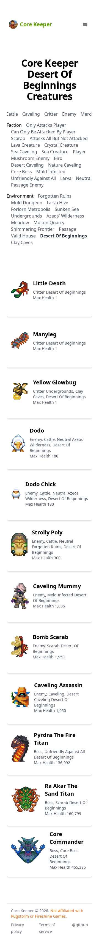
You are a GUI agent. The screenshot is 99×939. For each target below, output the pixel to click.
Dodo (37, 430)
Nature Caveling (64, 165)
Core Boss (21, 172)
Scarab (18, 138)
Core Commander (67, 837)
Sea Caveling (24, 152)
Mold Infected (50, 172)
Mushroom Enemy (30, 158)
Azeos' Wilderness (65, 216)
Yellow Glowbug (54, 382)
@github (80, 924)
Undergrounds (26, 216)
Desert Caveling (27, 165)
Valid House (23, 236)
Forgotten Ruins (55, 196)
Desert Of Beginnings (63, 236)
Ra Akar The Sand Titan (61, 789)
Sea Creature (55, 152)
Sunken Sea (67, 209)
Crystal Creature (61, 145)
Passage (67, 229)
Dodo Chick (40, 484)
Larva (66, 178)
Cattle (12, 114)
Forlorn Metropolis (30, 209)
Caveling (31, 114)
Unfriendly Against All (33, 178)
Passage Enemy (27, 185)
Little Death (49, 283)
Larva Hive (57, 203)
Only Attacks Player (46, 125)
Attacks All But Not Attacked (59, 138)
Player (79, 152)
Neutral (84, 178)
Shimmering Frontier (32, 229)
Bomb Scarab (50, 637)
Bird (58, 158)
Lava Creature (25, 145)
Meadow (20, 222)
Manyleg (45, 334)
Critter (51, 114)
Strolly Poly (47, 532)
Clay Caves (22, 242)
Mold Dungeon (26, 203)
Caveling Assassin (58, 685)
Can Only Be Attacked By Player (43, 132)
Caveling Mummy (57, 586)
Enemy (69, 114)
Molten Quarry (49, 222)
